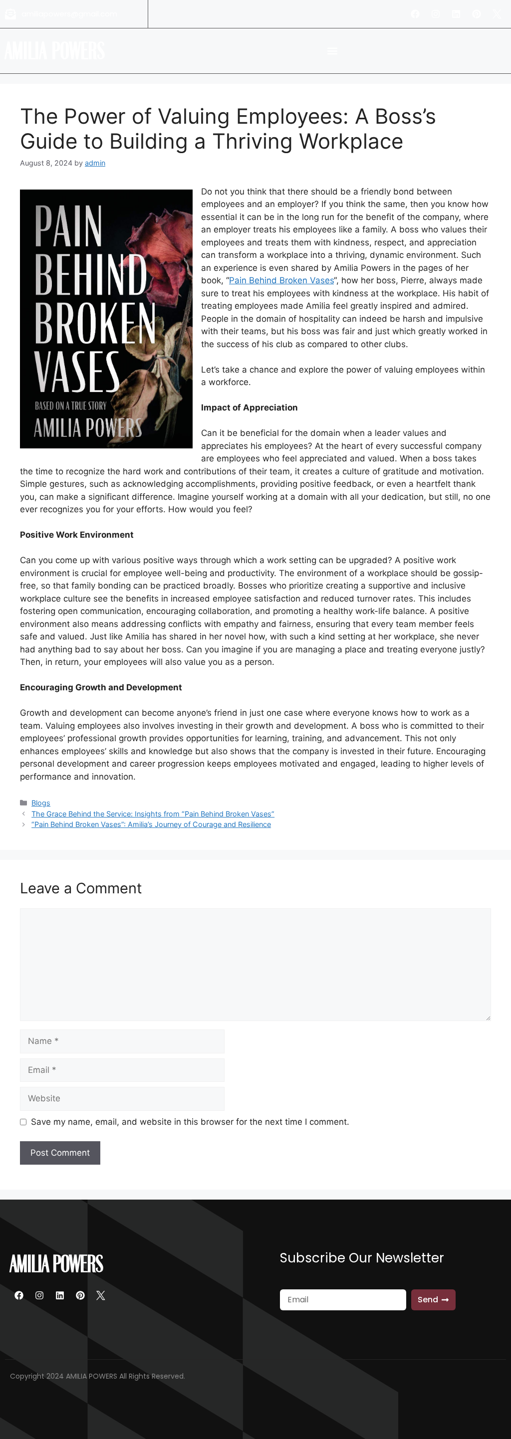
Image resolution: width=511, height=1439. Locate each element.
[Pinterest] (477, 14)
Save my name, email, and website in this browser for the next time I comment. (190, 1122)
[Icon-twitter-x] (497, 14)
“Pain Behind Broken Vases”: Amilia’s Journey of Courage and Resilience (151, 824)
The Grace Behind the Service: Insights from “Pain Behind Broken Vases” (152, 814)
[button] (332, 51)
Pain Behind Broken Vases (281, 280)
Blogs (40, 803)
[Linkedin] (456, 14)
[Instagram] (436, 14)
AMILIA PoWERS (55, 50)
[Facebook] (415, 14)
